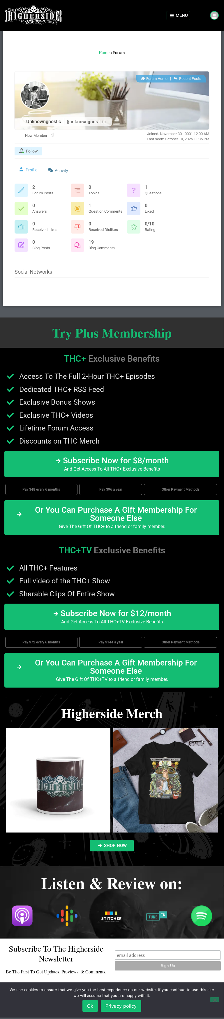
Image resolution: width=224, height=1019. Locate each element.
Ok (90, 1006)
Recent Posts (189, 78)
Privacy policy (121, 1006)
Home (104, 52)
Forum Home (156, 78)
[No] (214, 999)
